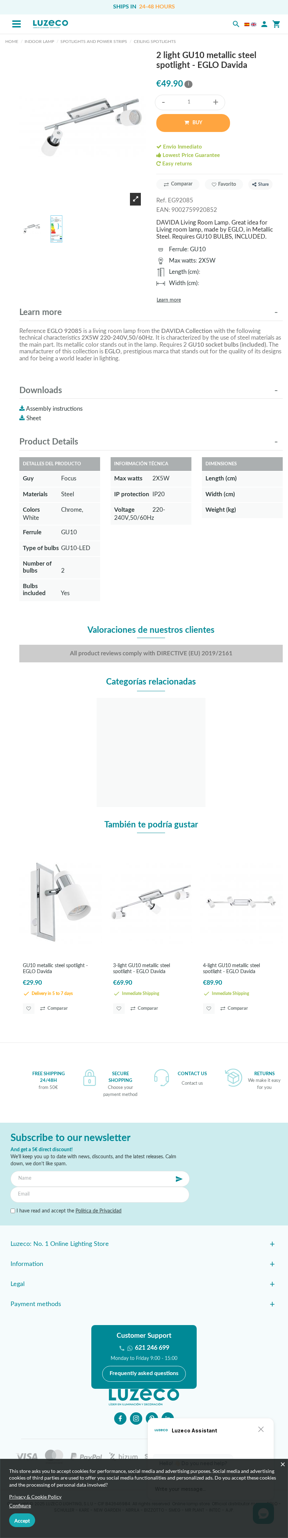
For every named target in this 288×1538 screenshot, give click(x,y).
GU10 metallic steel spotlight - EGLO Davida (55, 968)
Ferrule (178, 249)
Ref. (161, 200)
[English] (253, 24)
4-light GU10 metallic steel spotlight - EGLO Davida (231, 968)
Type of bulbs (41, 548)
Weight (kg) (220, 510)
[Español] (247, 24)
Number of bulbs (37, 567)
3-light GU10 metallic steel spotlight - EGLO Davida (141, 968)
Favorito (227, 184)
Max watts (182, 261)
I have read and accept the (68, 1211)
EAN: (163, 210)
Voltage (124, 510)
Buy (196, 122)
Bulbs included (34, 589)
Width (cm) (183, 283)
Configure (20, 1505)
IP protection (131, 494)
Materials (35, 494)
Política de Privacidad (99, 1211)
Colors (31, 510)
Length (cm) (184, 272)
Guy (28, 478)
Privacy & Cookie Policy (35, 1497)
